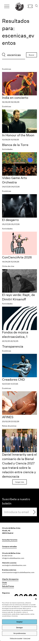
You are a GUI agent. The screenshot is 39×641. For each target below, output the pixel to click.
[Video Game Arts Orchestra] (19, 163)
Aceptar (19, 622)
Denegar (19, 627)
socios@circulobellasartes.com (14, 565)
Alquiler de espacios (10, 579)
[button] (36, 599)
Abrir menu (6, 7)
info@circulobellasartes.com (13, 558)
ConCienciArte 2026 (17, 257)
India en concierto (15, 98)
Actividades (7, 149)
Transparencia (12, 346)
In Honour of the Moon (18, 135)
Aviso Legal (26, 638)
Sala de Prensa (8, 586)
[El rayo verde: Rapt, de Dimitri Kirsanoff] (19, 280)
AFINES (7, 417)
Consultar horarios (9, 540)
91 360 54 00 (7, 555)
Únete (4, 582)
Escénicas (6, 69)
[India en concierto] (19, 83)
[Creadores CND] (19, 365)
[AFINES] (19, 403)
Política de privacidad (16, 638)
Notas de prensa (9, 426)
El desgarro (10, 220)
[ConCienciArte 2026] (19, 243)
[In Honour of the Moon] (19, 121)
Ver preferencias (19, 633)
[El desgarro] (19, 205)
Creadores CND (13, 379)
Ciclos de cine (8, 266)
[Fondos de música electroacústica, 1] (19, 318)
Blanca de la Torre (15, 145)
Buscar (36, 6)
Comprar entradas (30, 6)
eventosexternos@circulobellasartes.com (18, 572)
